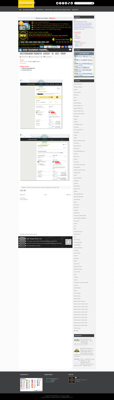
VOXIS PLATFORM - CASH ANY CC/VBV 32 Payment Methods (57, 9)
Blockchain (76, 116)
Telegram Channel (78, 269)
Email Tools (76, 148)
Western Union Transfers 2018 (81, 304)
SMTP (75, 261)
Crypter (75, 135)
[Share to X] (23, 190)
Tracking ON (88, 76)
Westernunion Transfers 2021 (52, 187)
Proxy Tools (76, 221)
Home (45, 194)
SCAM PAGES (77, 245)
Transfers (76, 277)
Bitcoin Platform (77, 103)
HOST (75, 175)
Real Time (83, 76)
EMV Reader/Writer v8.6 (79, 151)
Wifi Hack (76, 330)
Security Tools (77, 253)
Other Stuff (76, 204)
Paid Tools (76, 207)
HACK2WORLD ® (78, 68)
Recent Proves (30, 187)
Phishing (76, 210)
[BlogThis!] (22, 190)
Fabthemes (48, 397)
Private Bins (76, 212)
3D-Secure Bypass (78, 87)
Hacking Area (77, 167)
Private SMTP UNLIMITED (80, 218)
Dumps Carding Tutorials (79, 140)
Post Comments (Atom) (31, 234)
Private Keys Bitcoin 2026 (80, 215)
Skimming (76, 258)
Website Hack (77, 298)
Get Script (79, 76)
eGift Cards (76, 143)
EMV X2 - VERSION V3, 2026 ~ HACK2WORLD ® (83, 57)
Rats (75, 226)
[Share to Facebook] (25, 190)
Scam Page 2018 (78, 242)
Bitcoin (75, 100)
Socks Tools (77, 263)
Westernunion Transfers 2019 (80, 312)
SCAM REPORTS (75, 9)
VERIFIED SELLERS (39, 9)
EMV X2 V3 (76, 156)
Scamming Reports (78, 247)
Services (76, 255)
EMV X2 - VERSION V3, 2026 (87, 359)
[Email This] (20, 190)
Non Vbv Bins (77, 199)
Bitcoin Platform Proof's (79, 113)
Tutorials (76, 285)
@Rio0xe (81, 44)
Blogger (67, 396)
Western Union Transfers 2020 (81, 306)
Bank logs (76, 95)
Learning (76, 183)
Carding (75, 121)
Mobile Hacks (77, 186)
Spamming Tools (78, 266)
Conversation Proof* (78, 129)
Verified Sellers (77, 287)
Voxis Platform (77, 293)
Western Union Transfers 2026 (81, 309)
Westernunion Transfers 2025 (80, 325)
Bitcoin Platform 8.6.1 (79, 111)
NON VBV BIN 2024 (78, 196)
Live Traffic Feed (84, 53)
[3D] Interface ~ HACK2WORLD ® (81, 60)
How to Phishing (77, 178)
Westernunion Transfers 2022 (80, 317)
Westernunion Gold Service (86, 348)
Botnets (75, 119)
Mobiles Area (77, 188)
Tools (75, 274)
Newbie (75, 191)
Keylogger (76, 180)
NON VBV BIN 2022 (78, 194)
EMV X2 (76, 153)
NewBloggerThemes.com (67, 397)
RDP (75, 229)
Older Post (68, 194)
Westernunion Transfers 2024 (80, 322)
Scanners (76, 250)
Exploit (75, 159)
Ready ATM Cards (78, 231)
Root (75, 237)
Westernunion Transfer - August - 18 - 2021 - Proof (43, 53)
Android (75, 89)
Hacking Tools (77, 172)
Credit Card (76, 132)
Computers (76, 127)
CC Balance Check (78, 124)
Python (75, 223)
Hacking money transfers (79, 170)
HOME (20, 9)
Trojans (75, 279)
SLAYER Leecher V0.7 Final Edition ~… (85, 70)
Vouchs (75, 290)
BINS (75, 97)
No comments (48, 56)
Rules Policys (77, 239)
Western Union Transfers (29, 9)
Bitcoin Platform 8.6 (78, 108)
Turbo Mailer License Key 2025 (81, 282)
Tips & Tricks (77, 271)
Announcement (77, 92)
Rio (78, 377)
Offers (75, 202)
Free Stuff (76, 162)
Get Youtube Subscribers (79, 164)
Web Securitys (77, 296)
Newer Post (22, 194)
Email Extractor (77, 145)
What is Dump (77, 328)
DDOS (75, 137)
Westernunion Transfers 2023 (80, 320)
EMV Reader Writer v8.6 (85, 339)
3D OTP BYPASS (78, 84)
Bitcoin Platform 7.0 (78, 105)
